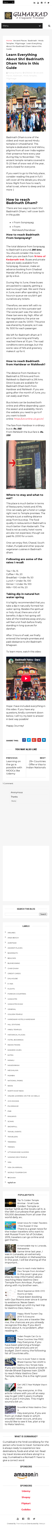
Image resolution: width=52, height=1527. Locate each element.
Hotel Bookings (15, 1040)
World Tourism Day (17, 1172)
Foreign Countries (17, 994)
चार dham (12, 1178)
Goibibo (26, 1509)
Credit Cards (14, 973)
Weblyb (42, 1523)
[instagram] (41, 3)
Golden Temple (15, 1014)
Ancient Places (20, 40)
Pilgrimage (20, 43)
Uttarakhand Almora (18, 1152)
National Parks (15, 1081)
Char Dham (13, 968)
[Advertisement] (26, 873)
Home (9, 40)
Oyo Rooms (13, 1101)
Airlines (11, 933)
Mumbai (11, 1075)
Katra (10, 1055)
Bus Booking (14, 963)
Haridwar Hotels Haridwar (21, 1019)
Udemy (26, 1491)
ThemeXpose (21, 1523)
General (12, 1009)
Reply (14, 801)
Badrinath (32, 40)
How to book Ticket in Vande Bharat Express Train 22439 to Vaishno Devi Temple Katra (31, 1362)
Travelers (13, 1137)
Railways (12, 1116)
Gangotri (12, 999)
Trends (11, 1147)
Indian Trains (14, 1045)
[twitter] (48, 3)
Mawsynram (13, 1065)
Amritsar (12, 943)
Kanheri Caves (14, 1050)
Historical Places (16, 1035)
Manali (11, 1060)
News (10, 1086)
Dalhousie (13, 978)
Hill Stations (14, 1024)
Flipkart (26, 1503)
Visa (9, 1162)
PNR (9, 1111)
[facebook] (23, 1518)
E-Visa (10, 984)
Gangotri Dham (15, 1004)
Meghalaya (13, 1070)
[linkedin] (34, 3)
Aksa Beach (13, 938)
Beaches (12, 958)
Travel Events (14, 1132)
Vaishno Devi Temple (17, 1157)
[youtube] (38, 3)
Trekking (12, 1142)
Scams (11, 1121)
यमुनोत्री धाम (12, 1183)
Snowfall (12, 1127)
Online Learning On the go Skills (24, 1096)
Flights (11, 989)
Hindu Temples (30, 76)
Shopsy (26, 1497)
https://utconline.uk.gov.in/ (29, 419)
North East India (16, 1091)
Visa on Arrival (15, 1167)
